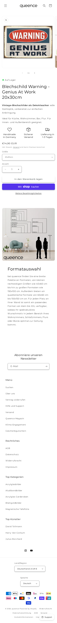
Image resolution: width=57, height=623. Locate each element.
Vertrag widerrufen (15, 400)
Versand (16, 147)
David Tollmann (14, 526)
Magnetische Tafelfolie (17, 509)
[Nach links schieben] (22, 73)
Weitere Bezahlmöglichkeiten (28, 193)
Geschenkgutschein (16, 431)
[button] (5, 6)
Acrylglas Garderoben (17, 496)
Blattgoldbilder (14, 503)
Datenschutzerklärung (22, 613)
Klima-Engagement (16, 424)
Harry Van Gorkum (15, 533)
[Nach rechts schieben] (35, 73)
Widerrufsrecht (13, 460)
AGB (8, 448)
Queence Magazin (15, 418)
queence (15, 609)
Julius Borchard (14, 539)
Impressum (11, 467)
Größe (5, 152)
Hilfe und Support (15, 406)
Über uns (10, 393)
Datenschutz (12, 454)
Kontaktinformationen (23, 617)
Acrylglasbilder (13, 484)
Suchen (9, 387)
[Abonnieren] (46, 366)
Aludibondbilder (14, 490)
